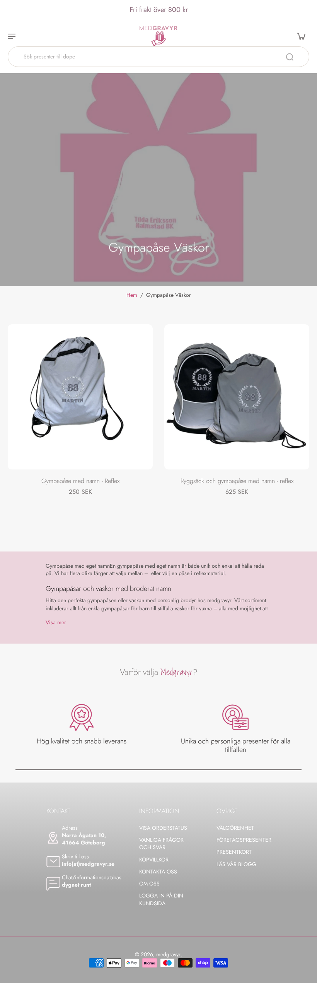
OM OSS (149, 883)
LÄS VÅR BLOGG (236, 864)
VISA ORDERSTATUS (163, 828)
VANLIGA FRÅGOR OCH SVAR (161, 843)
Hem (131, 295)
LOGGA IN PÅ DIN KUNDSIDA (161, 899)
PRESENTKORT (234, 852)
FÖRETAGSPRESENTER (243, 840)
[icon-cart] (300, 36)
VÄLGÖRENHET (235, 828)
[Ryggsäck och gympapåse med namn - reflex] (236, 396)
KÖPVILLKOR (154, 859)
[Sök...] (289, 56)
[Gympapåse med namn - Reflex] (80, 396)
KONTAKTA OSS (158, 871)
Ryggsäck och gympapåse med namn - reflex (237, 480)
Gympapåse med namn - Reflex (80, 480)
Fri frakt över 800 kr (159, 10)
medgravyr (168, 954)
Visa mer (56, 622)
